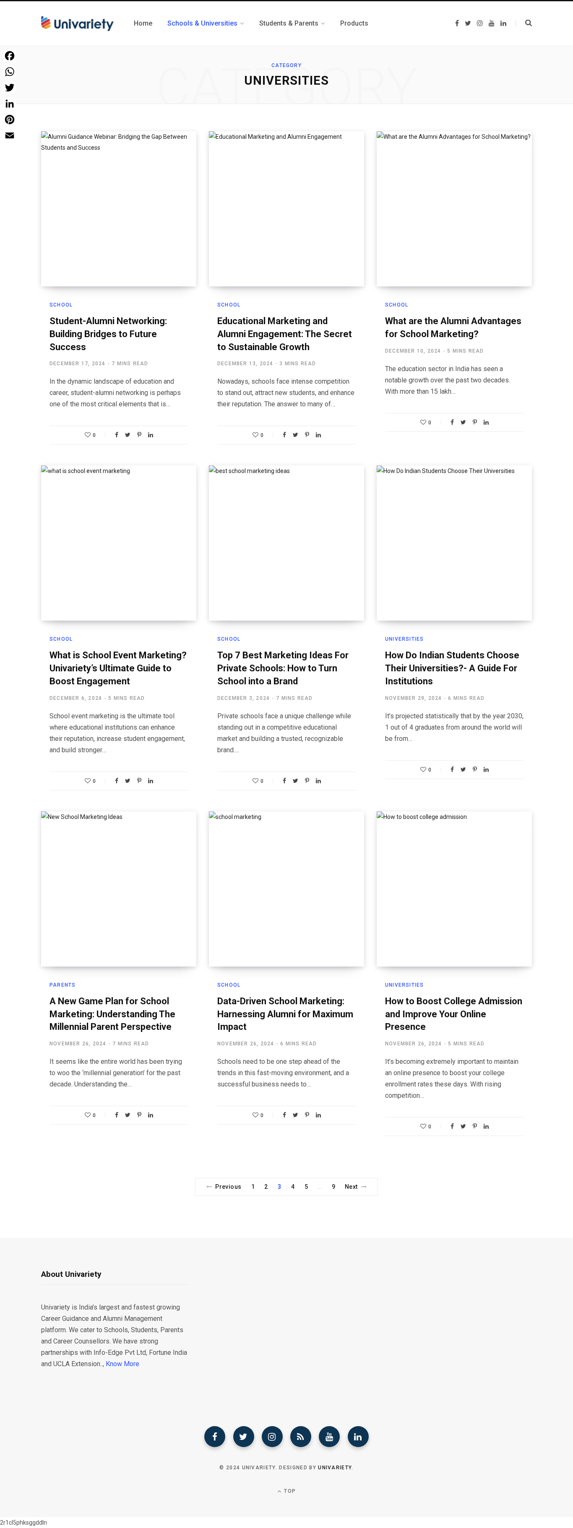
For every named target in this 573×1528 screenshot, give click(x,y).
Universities (404, 639)
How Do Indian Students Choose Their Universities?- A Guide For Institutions (452, 668)
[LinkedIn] (150, 435)
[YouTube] (329, 1436)
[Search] (524, 23)
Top (289, 1491)
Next (351, 1186)
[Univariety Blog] (77, 23)
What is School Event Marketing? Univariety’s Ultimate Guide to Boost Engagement (118, 668)
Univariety (335, 1468)
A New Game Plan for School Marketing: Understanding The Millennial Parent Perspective (112, 1014)
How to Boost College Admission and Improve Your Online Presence (453, 1014)
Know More (122, 1364)
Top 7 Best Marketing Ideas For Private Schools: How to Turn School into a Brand (283, 668)
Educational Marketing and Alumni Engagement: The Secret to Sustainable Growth (284, 334)
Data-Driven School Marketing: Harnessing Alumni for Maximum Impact (285, 1014)
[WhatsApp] (10, 72)
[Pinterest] (139, 435)
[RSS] (300, 1436)
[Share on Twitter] (127, 435)
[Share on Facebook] (116, 435)
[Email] (10, 135)
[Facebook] (214, 1436)
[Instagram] (272, 1436)
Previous (228, 1186)
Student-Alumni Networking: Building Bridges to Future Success (108, 334)
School (61, 305)
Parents (62, 985)
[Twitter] (243, 1436)
